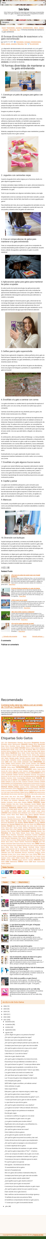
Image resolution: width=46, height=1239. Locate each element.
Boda (36, 753)
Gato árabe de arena (39, 792)
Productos (4, 836)
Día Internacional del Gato (31, 776)
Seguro (3, 847)
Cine (6, 765)
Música (42, 822)
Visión (34, 861)
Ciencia (42, 763)
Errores (10, 785)
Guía (9, 800)
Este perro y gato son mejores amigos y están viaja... (21, 1091)
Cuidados (9, 772)
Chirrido (28, 763)
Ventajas (15, 859)
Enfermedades (5, 783)
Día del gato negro (11, 1113)
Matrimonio (4, 819)
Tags (13, 882)
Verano (20, 859)
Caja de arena (23, 756)
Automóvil (14, 751)
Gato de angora (13, 794)
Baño (29, 751)
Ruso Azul (23, 843)
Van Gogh (37, 858)
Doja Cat (10, 779)
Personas (33, 831)
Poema (43, 833)
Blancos (28, 753)
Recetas (33, 838)
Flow (40, 788)
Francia (26, 790)
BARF (38, 751)
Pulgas (39, 836)
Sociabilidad (11, 849)
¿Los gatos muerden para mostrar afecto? (18, 1121)
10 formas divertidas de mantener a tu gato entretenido (22, 37)
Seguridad (42, 845)
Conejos (15, 769)
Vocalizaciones (41, 861)
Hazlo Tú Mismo (39, 800)
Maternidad (42, 817)
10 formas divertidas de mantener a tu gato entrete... (21, 1148)
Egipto (3, 781)
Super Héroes (15, 850)
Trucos (38, 856)
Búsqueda (3, 756)
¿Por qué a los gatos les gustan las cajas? (18, 1037)
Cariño (43, 760)
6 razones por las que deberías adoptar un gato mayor (22, 1186)
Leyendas (4, 812)
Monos (43, 820)
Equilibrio (42, 783)
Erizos (6, 785)
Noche (43, 824)
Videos (20, 861)
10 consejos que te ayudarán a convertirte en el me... (21, 1067)
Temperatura (31, 852)
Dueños (23, 779)
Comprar (32, 767)
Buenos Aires (36, 754)
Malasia (30, 814)
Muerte (26, 822)
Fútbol (22, 792)
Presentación (28, 834)
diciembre (8, 1022)
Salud (37, 843)
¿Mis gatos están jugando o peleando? (22, 612)
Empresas (37, 781)
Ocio (14, 826)
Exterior (15, 788)
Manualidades (11, 817)
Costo (20, 771)
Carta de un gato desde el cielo (15, 1056)
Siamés (25, 847)
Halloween (21, 800)
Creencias (25, 771)
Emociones (31, 781)
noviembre (8, 1024)
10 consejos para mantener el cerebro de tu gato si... (21, 1156)
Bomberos (42, 753)
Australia (3, 751)
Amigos (8, 748)
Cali (33, 756)
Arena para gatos (20, 749)
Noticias (10, 826)
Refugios (42, 840)
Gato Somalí (20, 796)
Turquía (3, 858)
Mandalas (42, 814)
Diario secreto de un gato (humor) (15, 1192)
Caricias (38, 760)
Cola (17, 765)
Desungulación (41, 774)
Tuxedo (13, 858)
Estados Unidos (13, 786)
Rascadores (14, 838)
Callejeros (42, 756)
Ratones (24, 838)
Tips (18, 30)
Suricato (39, 850)
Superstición (32, 850)
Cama (6, 758)
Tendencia (37, 852)
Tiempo (18, 854)
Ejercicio (8, 781)
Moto (16, 822)
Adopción (24, 744)
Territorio (10, 854)
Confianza (21, 769)
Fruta (4, 792)
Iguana (3, 805)
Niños (39, 824)
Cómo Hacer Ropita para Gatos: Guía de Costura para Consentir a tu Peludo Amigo (27, 968)
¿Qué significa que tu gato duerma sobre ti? (19, 1181)
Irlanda (7, 809)
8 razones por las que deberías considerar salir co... (21, 1062)
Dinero (14, 778)
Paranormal (32, 827)
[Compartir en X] (6, 567)
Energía (42, 781)
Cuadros (31, 771)
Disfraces (28, 778)
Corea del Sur (41, 769)
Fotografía (15, 790)
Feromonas (31, 788)
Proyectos (15, 836)
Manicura (3, 817)
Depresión (21, 774)
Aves (18, 751)
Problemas (42, 834)
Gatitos (31, 792)
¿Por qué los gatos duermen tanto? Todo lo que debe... (22, 1070)
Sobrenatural (4, 849)
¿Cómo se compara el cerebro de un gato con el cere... (22, 1154)
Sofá (16, 849)
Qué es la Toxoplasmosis (13, 1170)
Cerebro (7, 763)
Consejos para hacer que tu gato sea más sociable (21, 1175)
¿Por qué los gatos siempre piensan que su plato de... (22, 1043)
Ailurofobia (12, 746)
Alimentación (36, 746)
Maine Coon (24, 814)
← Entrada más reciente (9, 636)
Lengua (33, 811)
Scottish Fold (21, 845)
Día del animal (12, 776)
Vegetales (8, 859)
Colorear (32, 765)
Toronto (10, 856)
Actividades (11, 28)
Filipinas (36, 788)
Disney (33, 778)
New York (26, 824)
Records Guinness (11, 840)
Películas (33, 829)
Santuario (10, 845)
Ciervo (2, 765)
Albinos (23, 746)
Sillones (37, 847)
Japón (15, 809)
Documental (4, 779)
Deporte (15, 774)
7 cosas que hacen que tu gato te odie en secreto (21, 1099)
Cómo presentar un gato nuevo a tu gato (18, 1118)
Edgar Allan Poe (34, 779)
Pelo (43, 829)
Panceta (20, 827)
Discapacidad (21, 778)
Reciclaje (38, 838)
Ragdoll (7, 838)
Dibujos (42, 776)
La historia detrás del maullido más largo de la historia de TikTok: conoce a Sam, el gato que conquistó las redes (27, 887)
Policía (3, 834)
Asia (37, 749)
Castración (25, 761)
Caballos (9, 756)
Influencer (24, 805)
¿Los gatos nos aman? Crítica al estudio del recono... (22, 1108)
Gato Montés (27, 794)
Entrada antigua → (38, 636)
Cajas (29, 756)
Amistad (12, 748)
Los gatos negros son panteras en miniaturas (19, 1110)
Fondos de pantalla (6, 790)
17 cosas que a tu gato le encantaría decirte (19, 1202)
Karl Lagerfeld (5, 811)
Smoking (42, 847)
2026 (5, 1006)
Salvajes (42, 843)
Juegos (41, 28)
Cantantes (13, 760)
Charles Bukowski (16, 763)
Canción (43, 758)
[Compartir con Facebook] (8, 567)
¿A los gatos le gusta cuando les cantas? (18, 1135)
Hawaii (31, 800)
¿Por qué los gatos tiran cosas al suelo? (17, 1094)
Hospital (33, 804)
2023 (2, 742)
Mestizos (42, 819)
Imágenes (8, 805)
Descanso (27, 774)
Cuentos (3, 772)
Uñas (27, 858)
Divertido (39, 778)
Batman (43, 751)
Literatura (24, 812)
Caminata (22, 758)
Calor (2, 758)
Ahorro (7, 746)
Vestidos (30, 859)
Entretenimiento (28, 28)
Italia (11, 809)
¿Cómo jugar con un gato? (19, 600)
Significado (31, 847)
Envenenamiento (35, 783)
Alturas (43, 746)
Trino (34, 856)
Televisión (24, 852)
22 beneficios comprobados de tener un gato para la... (22, 1200)
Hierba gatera (17, 802)
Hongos (21, 804)
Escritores (16, 785)
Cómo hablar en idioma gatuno (15, 1132)
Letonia (43, 811)
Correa (10, 771)
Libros (9, 812)
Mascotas (12, 30)
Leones (38, 811)
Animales (22, 748)
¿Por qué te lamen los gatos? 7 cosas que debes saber (22, 1064)
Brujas (29, 754)
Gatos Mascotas (36, 796)
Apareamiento (5, 749)
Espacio (38, 785)
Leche (28, 811)
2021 (5, 1020)
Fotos (21, 790)
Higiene (24, 802)
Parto (7, 829)
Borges (3, 754)
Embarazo (24, 781)
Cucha (43, 771)
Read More (12, 584)
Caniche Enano (5, 760)
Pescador (39, 831)
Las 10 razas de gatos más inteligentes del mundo (21, 1078)
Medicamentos (17, 819)
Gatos (36, 28)
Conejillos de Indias (6, 769)
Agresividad (41, 744)
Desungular (4, 776)
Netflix (22, 824)
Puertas (35, 836)
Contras (34, 769)
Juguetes (5, 30)
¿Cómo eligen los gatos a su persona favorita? (20, 1034)
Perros (18, 831)
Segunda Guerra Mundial (31, 845)
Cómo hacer (11, 767)
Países (3, 827)
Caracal (19, 760)
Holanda (3, 804)
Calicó (36, 756)
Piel (10, 833)
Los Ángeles (39, 812)
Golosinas (18, 798)
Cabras (14, 756)
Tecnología (18, 852)
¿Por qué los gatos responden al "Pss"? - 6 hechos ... (22, 1151)
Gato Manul (21, 794)
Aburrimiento (27, 742)
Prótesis (10, 836)
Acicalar (42, 742)
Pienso (13, 833)
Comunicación (40, 767)
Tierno (27, 854)
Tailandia (4, 852)
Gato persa (12, 796)
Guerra (6, 800)
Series (11, 847)
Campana (27, 758)
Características (26, 760)
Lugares (8, 814)
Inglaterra (30, 805)
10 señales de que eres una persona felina (18, 1197)
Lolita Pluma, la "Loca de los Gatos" (16, 1053)
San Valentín (4, 845)
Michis (20, 820)
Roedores (3, 843)
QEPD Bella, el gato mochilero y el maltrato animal (20, 1083)
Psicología (21, 836)
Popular (5, 882)
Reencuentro (29, 840)
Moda (38, 820)
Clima (9, 765)
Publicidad (30, 836)
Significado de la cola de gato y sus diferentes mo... (21, 1124)
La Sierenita (13, 811)
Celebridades (37, 761)
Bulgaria (42, 754)
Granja (38, 798)
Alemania (28, 746)
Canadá (33, 758)
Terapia (43, 852)
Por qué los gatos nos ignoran (14, 1162)
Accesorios (35, 742)
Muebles (20, 822)
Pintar (18, 833)
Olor (28, 826)
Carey (33, 760)
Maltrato (36, 814)
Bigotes (24, 753)
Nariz (7, 824)
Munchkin (37, 822)
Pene (8, 831)
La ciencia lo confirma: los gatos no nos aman (19, 1116)
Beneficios (13, 753)
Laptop (24, 811)
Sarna (14, 845)
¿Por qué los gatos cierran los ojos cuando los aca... (21, 1189)
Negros (17, 824)
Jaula (28, 809)
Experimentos (8, 788)
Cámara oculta (14, 758)
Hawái (27, 800)
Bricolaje (24, 754)
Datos (41, 772)
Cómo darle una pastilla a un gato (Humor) (23, 978)
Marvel (24, 817)
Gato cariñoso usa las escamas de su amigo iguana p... (22, 1194)
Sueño (3, 850)
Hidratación (10, 802)
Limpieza (14, 812)
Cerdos (3, 763)
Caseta (19, 761)
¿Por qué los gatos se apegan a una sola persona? (21, 1143)
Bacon (25, 751)
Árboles (12, 749)
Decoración (9, 774)
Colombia (26, 765)
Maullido (10, 819)
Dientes (3, 778)
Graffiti (24, 798)
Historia (29, 802)
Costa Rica (15, 771)
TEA (12, 852)
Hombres (9, 804)
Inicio (24, 636)
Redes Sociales (21, 840)
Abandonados (12, 742)
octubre (7, 1027)
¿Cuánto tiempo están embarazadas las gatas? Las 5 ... (22, 1097)
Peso (43, 831)
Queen (2, 838)
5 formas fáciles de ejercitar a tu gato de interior (25, 588)
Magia (17, 814)
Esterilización (34, 786)
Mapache (18, 817)
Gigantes (13, 798)
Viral (30, 861)
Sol (18, 849)
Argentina (29, 749)
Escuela (21, 785)
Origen (36, 826)
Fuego (8, 792)
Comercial (42, 765)
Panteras (25, 827)
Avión (21, 751)
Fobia (43, 788)
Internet (30, 807)
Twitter (18, 858)
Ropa (14, 843)
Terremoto (4, 854)
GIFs (9, 798)
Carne (2, 761)
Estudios (42, 786)
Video (7, 861)
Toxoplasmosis (20, 856)
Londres (33, 812)
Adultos (30, 744)
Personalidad (25, 831)
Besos (19, 753)
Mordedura (11, 822)
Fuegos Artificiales (15, 792)
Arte (34, 749)
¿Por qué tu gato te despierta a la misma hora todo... (21, 1059)
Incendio (19, 805)
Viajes (3, 861)
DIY (44, 778)
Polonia (8, 834)
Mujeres (31, 822)
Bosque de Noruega (11, 754)
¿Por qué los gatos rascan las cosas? (17, 1129)
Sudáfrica (42, 849)
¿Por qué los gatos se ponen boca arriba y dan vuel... (22, 1137)
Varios (3, 859)
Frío (2, 792)
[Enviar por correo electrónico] (2, 567)
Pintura (23, 833)
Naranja (3, 824)
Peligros (39, 829)
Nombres (3, 826)
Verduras (25, 859)
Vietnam (26, 861)
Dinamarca (9, 778)
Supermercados (24, 850)
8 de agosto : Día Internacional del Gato (17, 1165)
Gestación (4, 798)
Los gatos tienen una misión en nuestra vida (19, 1072)
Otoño (43, 826)
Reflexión (36, 840)
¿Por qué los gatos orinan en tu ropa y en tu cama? (21, 1048)
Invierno (3, 809)
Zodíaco (3, 863)
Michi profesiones (11, 820)
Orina (39, 826)
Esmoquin (32, 785)
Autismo (9, 751)
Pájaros (16, 827)
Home (4, 28)
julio (6, 1206)
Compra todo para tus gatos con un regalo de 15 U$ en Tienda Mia (22, 706)
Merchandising (35, 819)
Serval (16, 847)
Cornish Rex (4, 771)
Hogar (43, 802)
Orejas (31, 826)
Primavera (35, 834)
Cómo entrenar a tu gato (12, 1086)
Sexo (20, 847)
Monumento (4, 822)
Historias (36, 802)
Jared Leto (24, 809)
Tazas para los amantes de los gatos (16, 1051)
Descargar (33, 774)
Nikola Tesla (33, 824)
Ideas (43, 804)
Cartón (11, 761)
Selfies (7, 847)
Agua (2, 746)
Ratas (19, 838)
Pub (26, 836)
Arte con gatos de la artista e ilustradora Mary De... (21, 1173)
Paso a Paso (13, 829)
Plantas (37, 833)
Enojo (11, 783)
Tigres (30, 854)
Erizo (2, 785)
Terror (14, 854)
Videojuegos (13, 861)
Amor (17, 748)
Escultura (26, 785)
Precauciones (20, 834)
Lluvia (29, 812)
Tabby (43, 850)
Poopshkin (13, 834)
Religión (17, 841)
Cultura (15, 772)
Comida (3, 767)
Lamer (20, 811)
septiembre (9, 1030)
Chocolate (33, 763)
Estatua (27, 786)
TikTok (35, 854)
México (3, 820)
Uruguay (31, 858)
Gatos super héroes (11, 1089)
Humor (39, 804)
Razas (29, 838)
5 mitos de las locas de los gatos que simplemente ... (22, 1140)
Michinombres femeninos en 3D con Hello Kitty (25, 989)
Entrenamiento (17, 783)
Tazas (9, 852)
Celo (44, 761)
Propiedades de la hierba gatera (15, 1127)
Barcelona (34, 751)
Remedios (21, 841)
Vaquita (43, 858)
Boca (32, 753)
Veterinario (37, 859)
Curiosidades (35, 772)
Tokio (6, 856)
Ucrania (22, 858)
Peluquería (4, 831)
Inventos (43, 807)
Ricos (40, 841)
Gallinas (26, 792)
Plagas (32, 833)
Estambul (22, 786)
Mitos (34, 820)
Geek (43, 796)
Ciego (38, 763)
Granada (28, 798)
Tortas (14, 856)
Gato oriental (4, 796)
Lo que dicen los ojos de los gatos (21, 946)
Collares (22, 765)
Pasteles (19, 829)
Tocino (2, 856)
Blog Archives (23, 882)
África (35, 744)
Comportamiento (22, 767)
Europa (3, 788)
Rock (43, 841)
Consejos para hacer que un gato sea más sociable (21, 1045)
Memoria (28, 819)
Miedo (24, 820)
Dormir (15, 779)
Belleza (7, 753)
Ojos (20, 826)
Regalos (3, 841)
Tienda (23, 854)
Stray (38, 849)
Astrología (42, 749)
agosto (7, 1032)
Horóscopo (27, 804)
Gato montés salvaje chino (38, 794)
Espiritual (4, 786)
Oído (17, 826)
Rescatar (35, 841)
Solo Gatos (24, 9)
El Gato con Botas (16, 781)
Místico (29, 820)
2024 (6, 742)
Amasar (3, 748)
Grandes (33, 798)
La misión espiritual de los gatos (15, 1146)
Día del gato (19, 776)
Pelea (28, 829)
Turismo (42, 856)
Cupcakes (28, 772)
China (23, 763)
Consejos (19, 28)
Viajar (43, 859)
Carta (6, 761)
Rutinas (29, 843)
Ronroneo (9, 843)
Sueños (8, 850)
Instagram (42, 805)
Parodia (3, 829)
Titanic (43, 854)
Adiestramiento (16, 744)
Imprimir (14, 805)
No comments (34, 44)
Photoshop (4, 833)
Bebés (3, 753)
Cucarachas (37, 771)
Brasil (19, 754)
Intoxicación (36, 807)
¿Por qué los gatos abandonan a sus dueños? (19, 1105)
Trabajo (27, 856)
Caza (31, 761)
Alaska (18, 746)
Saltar (33, 843)
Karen (43, 809)
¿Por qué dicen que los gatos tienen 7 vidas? (19, 1075)
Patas (24, 829)
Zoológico (8, 863)
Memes (23, 819)
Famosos (20, 788)
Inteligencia (4, 807)
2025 (5, 1009)
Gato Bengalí (5, 794)
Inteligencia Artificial (15, 807)
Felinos (25, 788)
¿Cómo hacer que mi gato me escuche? (17, 1183)
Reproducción (28, 841)
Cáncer (38, 758)
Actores (10, 744)
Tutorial (8, 858)
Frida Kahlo (42, 790)
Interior (25, 807)
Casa (14, 761)
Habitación (15, 800)
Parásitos (38, 827)
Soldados (22, 849)
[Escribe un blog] (4, 567)
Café (17, 756)
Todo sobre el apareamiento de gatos (22, 935)
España (42, 785)
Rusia (18, 843)
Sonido (34, 849)
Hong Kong (15, 804)
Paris (43, 827)
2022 (5, 1017)
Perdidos (13, 831)
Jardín (19, 809)
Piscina (28, 833)
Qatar (43, 836)
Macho (13, 814)
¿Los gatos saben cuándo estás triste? (17, 1178)
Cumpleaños (21, 772)
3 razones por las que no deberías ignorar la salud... (21, 1159)
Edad (28, 779)
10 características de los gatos (15, 1167)
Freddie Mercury (33, 790)
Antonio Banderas (40, 748)
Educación (42, 779)
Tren (31, 856)
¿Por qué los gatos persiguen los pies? (22, 623)
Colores (37, 765)
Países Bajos (9, 827)
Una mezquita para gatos (13, 1081)
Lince (19, 812)
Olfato (24, 826)
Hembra (3, 802)
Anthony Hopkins (30, 748)
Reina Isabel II (10, 841)
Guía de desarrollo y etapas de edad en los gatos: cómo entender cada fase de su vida (26, 957)
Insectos (36, 805)
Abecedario (20, 742)
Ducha (19, 779)
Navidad (12, 824)
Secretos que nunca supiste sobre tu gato (18, 1040)
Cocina (14, 765)
